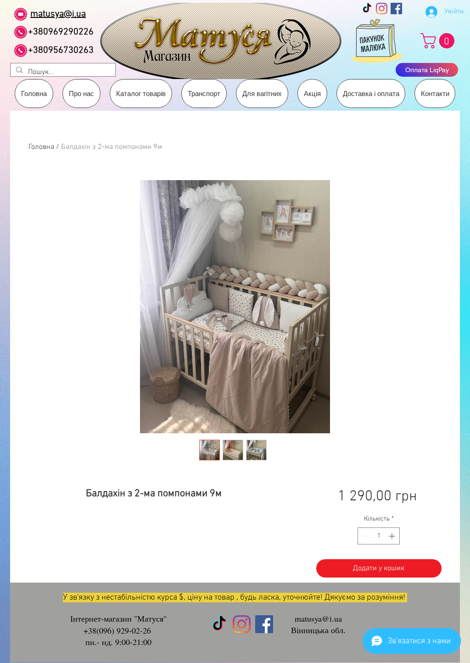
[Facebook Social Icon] (396, 8)
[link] (439, 40)
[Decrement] (364, 536)
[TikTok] (367, 8)
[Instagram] (381, 8)
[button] (204, 93)
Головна (41, 147)
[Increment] (392, 536)
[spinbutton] (378, 536)
